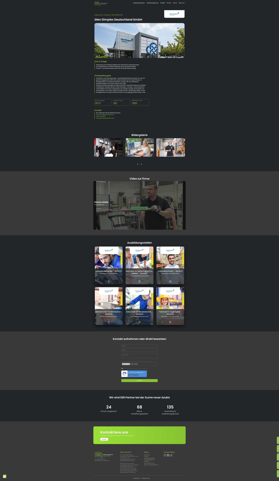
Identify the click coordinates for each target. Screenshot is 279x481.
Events (175, 3)
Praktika (162, 3)
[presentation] (138, 164)
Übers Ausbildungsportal (151, 465)
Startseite (147, 455)
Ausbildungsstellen (139, 3)
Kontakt (104, 439)
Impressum (136, 478)
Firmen (169, 3)
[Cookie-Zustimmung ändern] (4, 476)
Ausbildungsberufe (152, 3)
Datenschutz (146, 478)
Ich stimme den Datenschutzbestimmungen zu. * (136, 368)
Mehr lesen (108, 280)
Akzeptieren (132, 375)
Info (137, 375)
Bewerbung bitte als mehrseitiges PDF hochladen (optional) (136, 361)
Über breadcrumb (149, 463)
